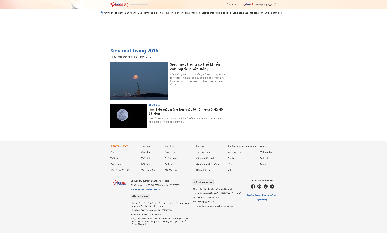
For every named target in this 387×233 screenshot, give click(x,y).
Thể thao (185, 13)
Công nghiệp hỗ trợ (206, 158)
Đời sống (215, 13)
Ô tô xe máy (171, 158)
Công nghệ (238, 13)
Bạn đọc (277, 13)
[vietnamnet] (119, 6)
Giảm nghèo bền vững (207, 164)
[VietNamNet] (101, 12)
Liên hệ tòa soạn (140, 196)
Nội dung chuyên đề (238, 152)
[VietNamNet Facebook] (253, 187)
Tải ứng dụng (253, 195)
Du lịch (268, 13)
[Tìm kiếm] (275, 4)
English (231, 158)
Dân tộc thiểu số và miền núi (242, 145)
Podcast (264, 158)
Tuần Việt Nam (232, 4)
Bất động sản (256, 13)
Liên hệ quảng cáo (203, 182)
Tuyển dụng (261, 199)
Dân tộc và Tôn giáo (148, 13)
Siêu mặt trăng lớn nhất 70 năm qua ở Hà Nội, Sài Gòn (186, 111)
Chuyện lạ (154, 105)
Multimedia (266, 152)
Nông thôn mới (204, 170)
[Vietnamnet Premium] (119, 147)
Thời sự (119, 13)
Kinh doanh (130, 13)
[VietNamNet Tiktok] (266, 187)
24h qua (264, 164)
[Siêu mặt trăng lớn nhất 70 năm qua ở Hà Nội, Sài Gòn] (128, 116)
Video (263, 145)
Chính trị (108, 13)
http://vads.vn (207, 201)
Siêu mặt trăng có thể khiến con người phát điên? (195, 66)
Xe (246, 13)
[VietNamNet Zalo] (272, 187)
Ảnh (230, 170)
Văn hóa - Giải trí (200, 13)
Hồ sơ (230, 164)
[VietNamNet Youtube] (259, 187)
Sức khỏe (226, 13)
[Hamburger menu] (285, 13)
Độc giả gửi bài (269, 195)
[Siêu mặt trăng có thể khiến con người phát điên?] (139, 81)
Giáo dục (164, 13)
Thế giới (175, 13)
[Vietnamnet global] (248, 5)
